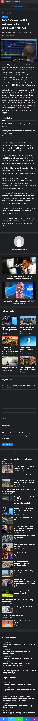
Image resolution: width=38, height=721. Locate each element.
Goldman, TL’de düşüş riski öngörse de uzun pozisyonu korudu (9, 329)
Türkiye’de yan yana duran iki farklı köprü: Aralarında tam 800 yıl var (24, 482)
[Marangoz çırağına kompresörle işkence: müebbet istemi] (7, 564)
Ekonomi (12, 13)
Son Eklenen (19, 453)
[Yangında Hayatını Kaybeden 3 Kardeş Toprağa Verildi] (7, 469)
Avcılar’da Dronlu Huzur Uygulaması (22, 554)
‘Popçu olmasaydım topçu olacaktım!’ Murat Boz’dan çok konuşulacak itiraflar (23, 528)
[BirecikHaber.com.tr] (19, 6)
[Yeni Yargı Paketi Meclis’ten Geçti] (7, 609)
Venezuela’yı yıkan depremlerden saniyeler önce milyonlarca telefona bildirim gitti (24, 583)
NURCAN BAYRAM (10, 32)
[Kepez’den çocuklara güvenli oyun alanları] (7, 538)
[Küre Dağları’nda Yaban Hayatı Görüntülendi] (7, 593)
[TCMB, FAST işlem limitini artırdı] (7, 520)
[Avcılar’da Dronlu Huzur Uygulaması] (7, 555)
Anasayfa (6, 13)
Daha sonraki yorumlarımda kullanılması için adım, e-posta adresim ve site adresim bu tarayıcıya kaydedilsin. (18, 435)
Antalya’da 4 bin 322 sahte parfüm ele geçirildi (27, 329)
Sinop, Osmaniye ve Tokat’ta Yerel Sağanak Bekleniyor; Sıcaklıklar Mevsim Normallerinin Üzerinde (24, 500)
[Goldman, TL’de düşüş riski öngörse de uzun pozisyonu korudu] (10, 320)
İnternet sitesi (6, 425)
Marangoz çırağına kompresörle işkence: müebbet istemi (22, 564)
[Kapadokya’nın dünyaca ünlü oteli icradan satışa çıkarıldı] (10, 341)
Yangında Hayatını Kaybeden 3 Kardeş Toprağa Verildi (24, 467)
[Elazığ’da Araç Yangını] (10, 361)
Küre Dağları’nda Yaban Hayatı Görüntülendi (22, 592)
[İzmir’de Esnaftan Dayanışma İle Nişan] (7, 547)
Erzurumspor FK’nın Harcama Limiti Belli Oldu (27, 349)
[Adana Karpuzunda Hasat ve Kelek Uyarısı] (28, 361)
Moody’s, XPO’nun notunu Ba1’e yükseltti (17, 1)
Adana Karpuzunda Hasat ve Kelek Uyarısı (27, 369)
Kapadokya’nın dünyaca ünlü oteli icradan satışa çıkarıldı (10, 349)
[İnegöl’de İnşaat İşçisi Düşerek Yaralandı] (7, 573)
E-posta (4, 418)
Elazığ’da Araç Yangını (9, 368)
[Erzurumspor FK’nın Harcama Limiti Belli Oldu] (28, 341)
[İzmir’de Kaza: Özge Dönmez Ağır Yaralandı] (7, 623)
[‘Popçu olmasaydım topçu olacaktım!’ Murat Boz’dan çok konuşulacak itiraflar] (7, 529)
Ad (3, 411)
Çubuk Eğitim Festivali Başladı (12, 616)
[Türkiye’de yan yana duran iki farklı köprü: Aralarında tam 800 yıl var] (7, 483)
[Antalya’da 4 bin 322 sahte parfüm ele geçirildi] (28, 320)
